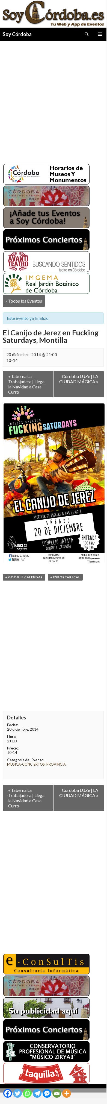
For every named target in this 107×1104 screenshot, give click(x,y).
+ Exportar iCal (65, 577)
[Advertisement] (53, 100)
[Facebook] (7, 1093)
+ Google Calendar (24, 577)
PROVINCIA (56, 764)
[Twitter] (17, 1093)
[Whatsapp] (27, 1093)
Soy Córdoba (17, 34)
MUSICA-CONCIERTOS (26, 764)
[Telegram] (37, 1093)
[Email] (56, 1093)
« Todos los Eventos (23, 300)
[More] (66, 1093)
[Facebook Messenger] (47, 1093)
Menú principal (99, 34)
